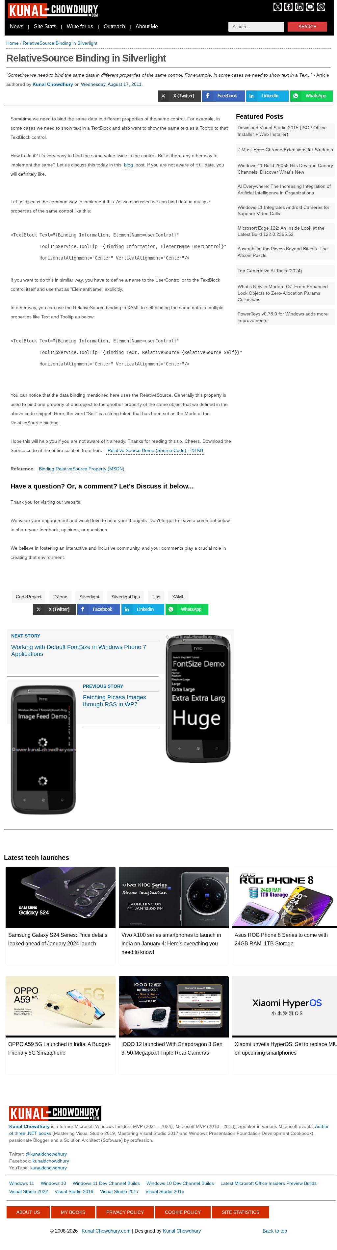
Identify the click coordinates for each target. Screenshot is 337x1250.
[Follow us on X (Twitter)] (277, 9)
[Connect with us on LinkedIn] (299, 9)
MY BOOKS (73, 1212)
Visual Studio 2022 (28, 1191)
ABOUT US (28, 1212)
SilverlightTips (125, 596)
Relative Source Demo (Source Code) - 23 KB (155, 450)
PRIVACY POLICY (125, 1212)
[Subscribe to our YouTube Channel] (310, 9)
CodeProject (28, 596)
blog (128, 164)
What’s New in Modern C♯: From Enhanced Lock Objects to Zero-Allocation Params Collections (283, 293)
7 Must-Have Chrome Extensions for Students (285, 149)
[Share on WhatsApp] (311, 100)
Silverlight (89, 596)
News (16, 26)
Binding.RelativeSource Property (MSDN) (81, 468)
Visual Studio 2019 (74, 1191)
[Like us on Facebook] (288, 9)
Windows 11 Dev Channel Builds (106, 1183)
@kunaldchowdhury (46, 1154)
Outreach (114, 26)
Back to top (275, 1231)
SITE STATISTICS (240, 1212)
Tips (156, 596)
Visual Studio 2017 (119, 1191)
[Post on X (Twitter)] (180, 100)
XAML (178, 596)
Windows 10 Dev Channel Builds (180, 1183)
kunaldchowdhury (51, 1160)
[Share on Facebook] (224, 100)
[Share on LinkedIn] (268, 100)
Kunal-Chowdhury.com (106, 1231)
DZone (60, 596)
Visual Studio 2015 (164, 1191)
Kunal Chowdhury (182, 1231)
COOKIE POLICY (183, 1212)
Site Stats (45, 26)
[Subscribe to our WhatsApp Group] (321, 9)
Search (307, 26)
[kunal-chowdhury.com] (54, 16)
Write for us (80, 26)
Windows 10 (53, 1183)
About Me (147, 26)
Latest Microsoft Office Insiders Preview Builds (268, 1183)
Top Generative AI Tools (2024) (270, 270)
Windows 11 (21, 1183)
